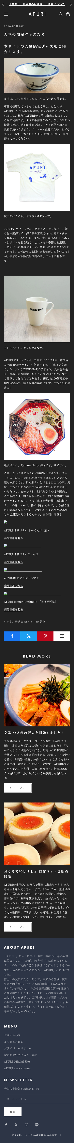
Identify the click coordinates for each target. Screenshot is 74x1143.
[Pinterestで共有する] (45, 636)
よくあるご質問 (13, 1042)
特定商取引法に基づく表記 (20, 1055)
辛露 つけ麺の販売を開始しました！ (34, 733)
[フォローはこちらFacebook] (6, 1125)
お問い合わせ (12, 1035)
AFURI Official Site (17, 1061)
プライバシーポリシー (18, 1048)
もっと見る (18, 788)
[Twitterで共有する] (29, 636)
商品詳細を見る (13, 538)
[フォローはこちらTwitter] (16, 1125)
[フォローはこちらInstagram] (26, 1125)
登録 (13, 1112)
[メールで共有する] (62, 636)
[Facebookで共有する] (12, 636)
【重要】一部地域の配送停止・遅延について (37, 4)
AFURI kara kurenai (17, 1068)
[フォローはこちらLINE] (37, 1125)
